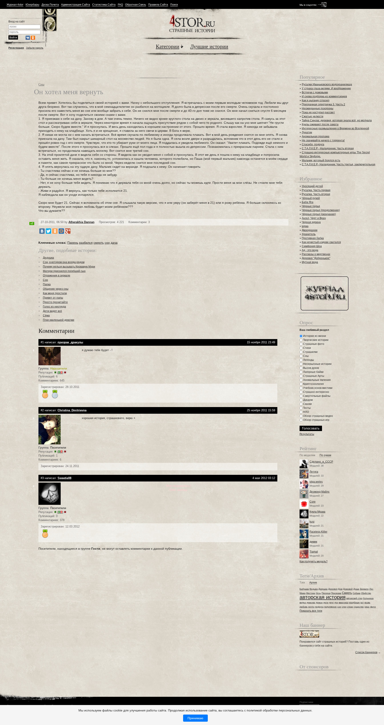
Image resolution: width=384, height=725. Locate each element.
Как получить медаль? (314, 561)
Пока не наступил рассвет (318, 112)
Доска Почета (50, 4)
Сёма (46, 315)
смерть (99, 242)
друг (331, 602)
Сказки (307, 403)
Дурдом (307, 399)
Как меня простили (55, 293)
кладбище (354, 602)
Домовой (348, 589)
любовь (304, 606)
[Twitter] (48, 231)
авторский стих (354, 598)
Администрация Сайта (75, 4)
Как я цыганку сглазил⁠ (315, 100)
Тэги (302, 582)
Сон (45, 280)
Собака (356, 593)
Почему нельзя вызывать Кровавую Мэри (69, 266)
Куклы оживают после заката (320, 124)
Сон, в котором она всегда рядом (63, 262)
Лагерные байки (313, 371)
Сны (41, 84)
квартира (343, 602)
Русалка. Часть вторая (316, 194)
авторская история (323, 597)
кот (362, 602)
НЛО (305, 411)
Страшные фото (313, 344)
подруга (319, 606)
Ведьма (314, 589)
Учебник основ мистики (317, 387)
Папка (47, 284)
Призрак (326, 593)
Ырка (305, 226)
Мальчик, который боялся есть (321, 160)
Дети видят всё (52, 311)
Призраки (336, 593)
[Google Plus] (67, 231)
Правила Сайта (158, 4)
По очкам (325, 455)
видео (303, 602)
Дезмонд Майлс (320, 491)
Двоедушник (309, 230)
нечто (311, 606)
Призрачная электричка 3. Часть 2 (323, 104)
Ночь (318, 593)
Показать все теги (311, 610)
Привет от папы (53, 297)
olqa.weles (316, 481)
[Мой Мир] (61, 231)
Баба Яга (307, 202)
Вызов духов (310, 367)
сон (107, 242)
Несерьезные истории (317, 363)
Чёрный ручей (311, 198)
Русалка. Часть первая (316, 190)
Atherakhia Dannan (81, 222)
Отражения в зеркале (56, 275)
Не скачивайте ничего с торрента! (323, 140)
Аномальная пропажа (315, 136)
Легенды (308, 360)
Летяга (314, 471)
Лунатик (307, 132)
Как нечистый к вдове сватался (321, 242)
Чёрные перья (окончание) (319, 214)
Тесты (306, 407)
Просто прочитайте (55, 302)
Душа (356, 589)
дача (114, 242)
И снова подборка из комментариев (324, 96)
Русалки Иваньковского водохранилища (327, 84)
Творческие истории (315, 340)
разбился (86, 242)
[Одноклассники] (55, 231)
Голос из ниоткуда (54, 306)
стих (344, 606)
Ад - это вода (310, 250)
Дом (340, 589)
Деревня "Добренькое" (316, 258)
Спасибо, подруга (313, 144)
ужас (367, 606)
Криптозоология (313, 383)
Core (313, 501)
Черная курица (311, 222)
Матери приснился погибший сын (64, 271)
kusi (312, 521)
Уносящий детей (312, 186)
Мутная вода (310, 262)
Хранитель (309, 234)
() (60, 372)
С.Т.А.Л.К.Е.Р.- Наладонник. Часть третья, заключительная (338, 164)
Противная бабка (313, 238)
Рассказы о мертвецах (316, 254)
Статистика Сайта (104, 4)
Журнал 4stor (15, 4)
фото (373, 606)
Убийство (366, 593)
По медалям (307, 455)
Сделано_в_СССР (321, 461)
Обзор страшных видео (317, 415)
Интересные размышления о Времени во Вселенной (335, 128)
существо (359, 606)
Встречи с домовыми (315, 92)
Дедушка (48, 257)
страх (350, 606)
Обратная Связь (135, 4)
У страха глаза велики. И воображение (326, 88)
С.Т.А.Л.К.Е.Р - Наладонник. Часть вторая (328, 148)
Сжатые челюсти (312, 116)
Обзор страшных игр (315, 419)
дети (325, 602)
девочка (311, 602)
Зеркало (364, 589)
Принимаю (195, 718)
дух (336, 602)
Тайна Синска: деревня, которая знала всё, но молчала (337, 120)
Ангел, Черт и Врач (314, 218)
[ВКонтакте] (42, 231)
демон (319, 602)
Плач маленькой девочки (58, 320)
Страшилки (310, 352)
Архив (313, 582)
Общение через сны (55, 288)
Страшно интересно (315, 391)
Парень (72, 242)
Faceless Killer (318, 531)
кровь (367, 602)
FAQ (120, 4)
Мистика (310, 593)
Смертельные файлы (316, 395)
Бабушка (304, 589)
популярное (330, 606)
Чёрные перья (311, 206)
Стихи (306, 348)
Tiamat (314, 551)
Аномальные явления (316, 379)
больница (368, 598)
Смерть (347, 593)
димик (313, 541)
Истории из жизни (314, 336)
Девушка (323, 589)
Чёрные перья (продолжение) (321, 210)
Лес (371, 589)
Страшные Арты (313, 375)
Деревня (332, 589)
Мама (303, 593)
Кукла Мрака (317, 511)
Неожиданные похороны (317, 108)
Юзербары (32, 4)
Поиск (174, 4)
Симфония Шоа (312, 246)
